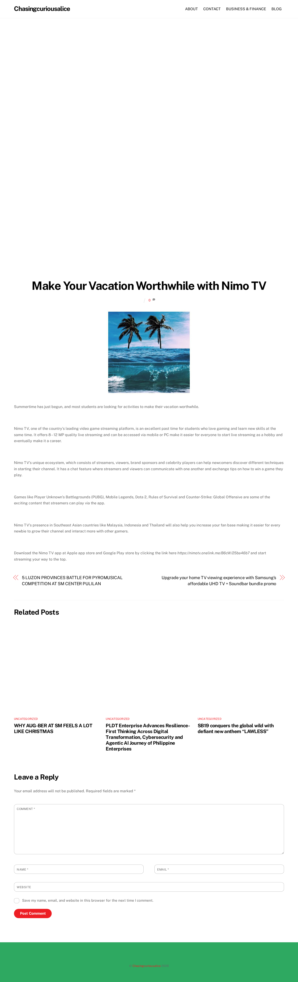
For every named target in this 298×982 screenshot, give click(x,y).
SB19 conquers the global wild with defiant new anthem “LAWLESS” (236, 728)
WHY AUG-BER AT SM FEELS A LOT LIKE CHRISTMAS (53, 728)
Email (163, 869)
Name (22, 869)
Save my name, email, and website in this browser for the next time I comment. (87, 900)
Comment (26, 809)
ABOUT (191, 9)
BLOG (276, 9)
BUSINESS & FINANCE (246, 9)
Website (24, 887)
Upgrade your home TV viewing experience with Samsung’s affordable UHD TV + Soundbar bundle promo (219, 580)
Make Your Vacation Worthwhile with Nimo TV (149, 285)
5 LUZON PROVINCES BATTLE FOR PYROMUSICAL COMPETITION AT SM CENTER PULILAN (72, 580)
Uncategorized (26, 719)
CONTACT (212, 9)
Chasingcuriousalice (146, 966)
